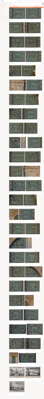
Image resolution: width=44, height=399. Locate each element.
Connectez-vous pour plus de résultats (26, 7)
